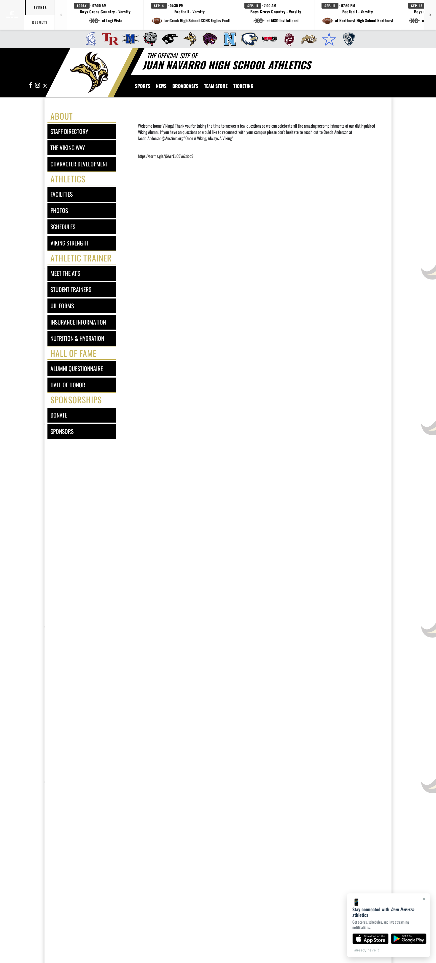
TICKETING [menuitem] (243, 85)
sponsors (62, 431)
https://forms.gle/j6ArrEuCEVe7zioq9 (165, 156)
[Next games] (430, 15)
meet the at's (65, 273)
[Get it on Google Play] (409, 938)
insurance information (78, 322)
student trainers (70, 289)
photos (59, 210)
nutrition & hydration (77, 338)
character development (79, 164)
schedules (62, 226)
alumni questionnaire (76, 368)
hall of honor (67, 385)
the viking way (67, 147)
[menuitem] (89, 39)
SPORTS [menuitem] (142, 85)
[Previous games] (61, 15)
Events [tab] (40, 7)
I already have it (365, 950)
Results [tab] (40, 22)
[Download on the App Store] (370, 938)
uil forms (62, 305)
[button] (105, 15)
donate (58, 415)
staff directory (69, 131)
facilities (61, 194)
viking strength (69, 243)
